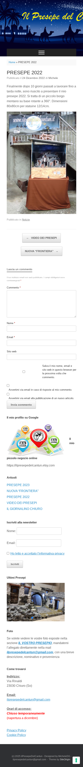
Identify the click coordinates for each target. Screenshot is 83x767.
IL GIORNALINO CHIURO (24, 508)
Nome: (12, 531)
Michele (53, 77)
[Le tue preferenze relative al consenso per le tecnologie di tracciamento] (76, 760)
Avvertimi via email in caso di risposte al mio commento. (40, 389)
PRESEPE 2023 (18, 485)
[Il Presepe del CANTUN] (41, 21)
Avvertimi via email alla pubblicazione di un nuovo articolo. (41, 398)
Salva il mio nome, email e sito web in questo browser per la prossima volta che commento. (59, 371)
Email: (11, 543)
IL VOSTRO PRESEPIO (35, 643)
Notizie (26, 219)
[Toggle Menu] (41, 52)
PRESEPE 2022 (18, 497)
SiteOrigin (65, 759)
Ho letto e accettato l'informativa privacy (37, 553)
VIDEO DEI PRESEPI (41, 237)
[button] (25, 618)
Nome (11, 323)
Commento (14, 287)
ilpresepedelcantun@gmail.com (28, 699)
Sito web (11, 351)
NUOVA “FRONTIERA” (41, 251)
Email (11, 337)
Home (12, 62)
